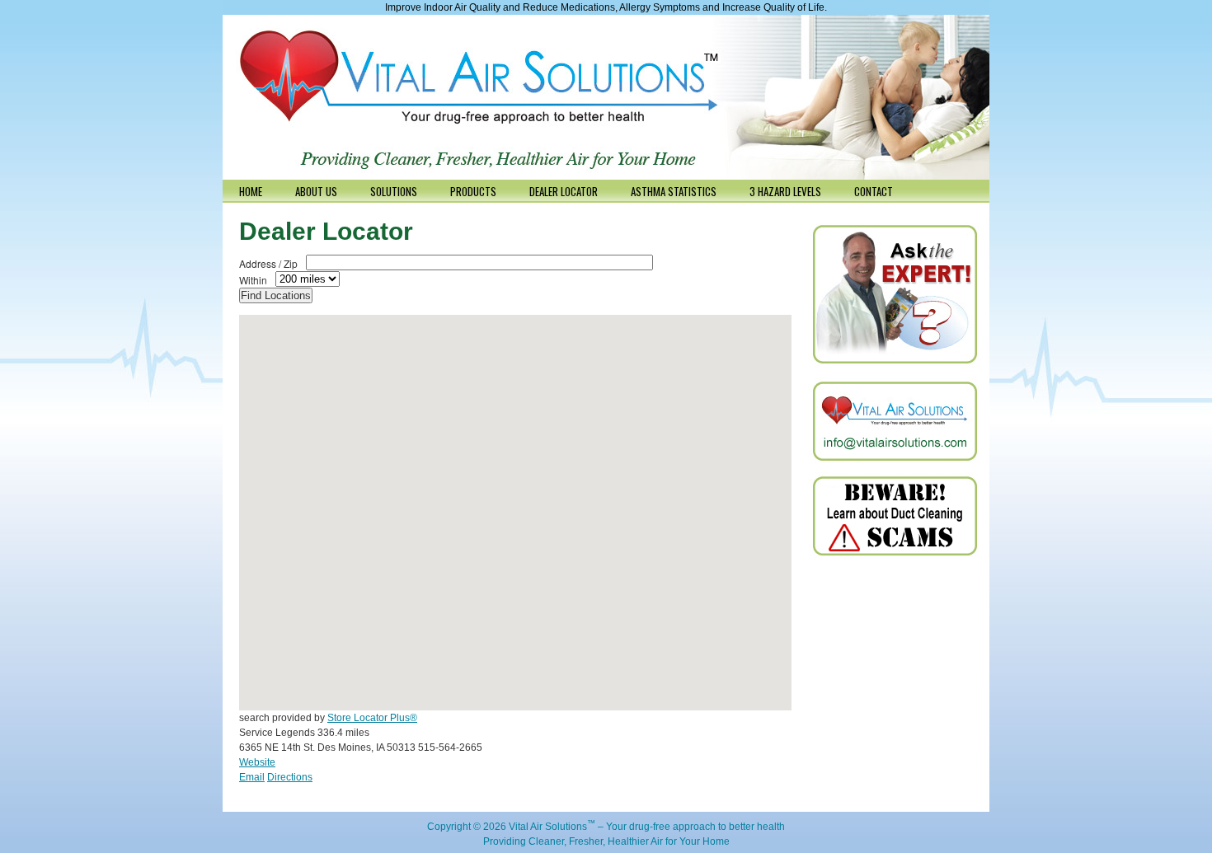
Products (473, 191)
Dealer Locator (563, 191)
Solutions (393, 191)
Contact (873, 191)
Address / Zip (268, 263)
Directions (289, 777)
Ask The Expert (894, 295)
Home (250, 191)
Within (253, 280)
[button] (535, 447)
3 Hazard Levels (785, 191)
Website (257, 762)
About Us (316, 191)
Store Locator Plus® (372, 718)
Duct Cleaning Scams (894, 516)
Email (252, 777)
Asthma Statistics (673, 191)
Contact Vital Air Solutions (894, 421)
